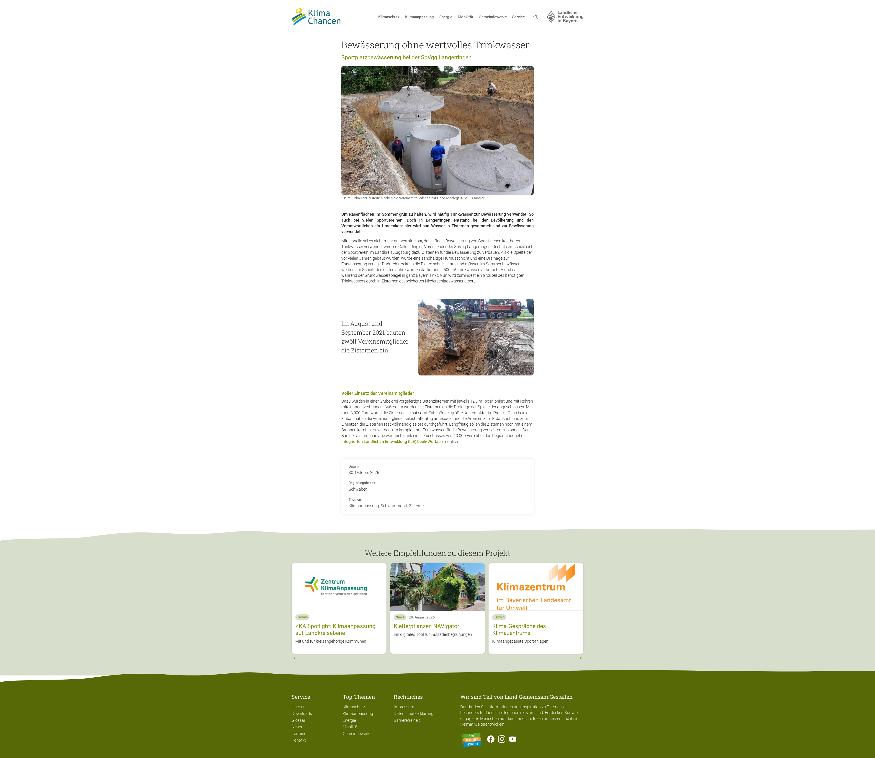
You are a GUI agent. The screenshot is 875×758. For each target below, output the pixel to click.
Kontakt (299, 740)
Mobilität (351, 726)
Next (580, 658)
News (297, 726)
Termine (299, 733)
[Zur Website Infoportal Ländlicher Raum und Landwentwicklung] (471, 739)
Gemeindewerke (357, 733)
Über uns (300, 706)
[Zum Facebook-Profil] (490, 739)
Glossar (298, 720)
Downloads (302, 713)
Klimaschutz (354, 706)
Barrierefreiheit (407, 720)
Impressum (404, 706)
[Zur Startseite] (316, 17)
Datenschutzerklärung (413, 713)
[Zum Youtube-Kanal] (512, 739)
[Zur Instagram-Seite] (501, 739)
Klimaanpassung (358, 713)
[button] (535, 16)
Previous (295, 658)
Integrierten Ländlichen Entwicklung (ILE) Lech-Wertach (392, 441)
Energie (349, 720)
